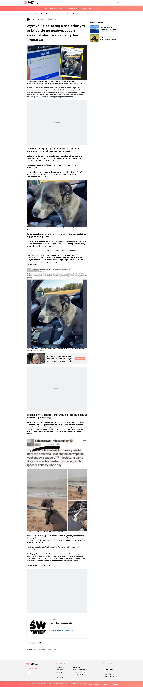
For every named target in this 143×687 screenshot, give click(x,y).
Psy (42, 8)
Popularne (52, 649)
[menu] (29, 672)
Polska (40, 643)
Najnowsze (31, 649)
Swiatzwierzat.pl (32, 13)
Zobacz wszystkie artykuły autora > (61, 630)
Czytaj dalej (80, 359)
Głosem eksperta (73, 8)
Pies (33, 643)
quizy (90, 8)
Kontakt (106, 684)
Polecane (41, 649)
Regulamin (115, 684)
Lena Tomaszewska (37, 19)
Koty (46, 8)
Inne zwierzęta (54, 8)
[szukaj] (118, 3)
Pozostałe (84, 8)
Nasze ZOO (63, 8)
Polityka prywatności (93, 684)
